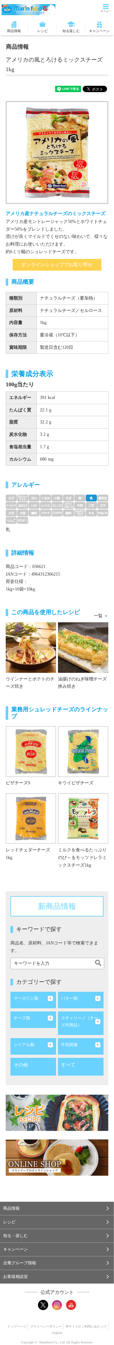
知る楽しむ (71, 31)
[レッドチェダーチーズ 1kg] (31, 842)
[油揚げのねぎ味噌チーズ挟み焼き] (83, 671)
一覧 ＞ (101, 615)
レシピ (42, 31)
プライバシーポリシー (46, 1326)
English (57, 1333)
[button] (57, 1208)
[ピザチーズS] (31, 775)
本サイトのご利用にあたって (86, 1326)
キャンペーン (99, 31)
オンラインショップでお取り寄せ (56, 264)
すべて (68, 1064)
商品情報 (14, 31)
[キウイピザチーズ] (83, 775)
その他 (21, 1064)
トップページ (16, 1326)
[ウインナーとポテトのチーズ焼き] (31, 671)
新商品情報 (57, 906)
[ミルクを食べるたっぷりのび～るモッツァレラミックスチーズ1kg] (83, 842)
